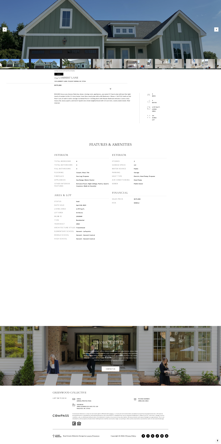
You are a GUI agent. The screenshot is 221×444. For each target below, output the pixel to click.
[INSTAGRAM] (148, 436)
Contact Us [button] (110, 369)
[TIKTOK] (157, 436)
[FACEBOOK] (143, 436)
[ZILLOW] (166, 436)
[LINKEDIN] (152, 436)
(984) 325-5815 (143, 401)
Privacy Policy (131, 436)
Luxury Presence (93, 436)
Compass (111, 413)
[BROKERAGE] (162, 436)
